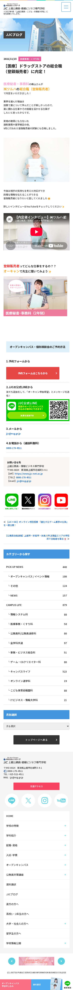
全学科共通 (38, 643)
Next (61, 961)
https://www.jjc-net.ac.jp (29, 473)
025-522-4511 (17, 774)
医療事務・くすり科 (29, 58)
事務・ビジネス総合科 (38, 652)
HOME (9, 816)
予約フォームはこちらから (33, 373)
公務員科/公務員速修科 (38, 633)
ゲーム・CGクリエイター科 (38, 662)
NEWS (38, 595)
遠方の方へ (12, 904)
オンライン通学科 (38, 681)
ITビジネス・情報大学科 (38, 700)
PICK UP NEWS (36, 567)
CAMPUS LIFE (36, 605)
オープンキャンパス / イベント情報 (38, 576)
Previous (11, 961)
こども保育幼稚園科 (38, 690)
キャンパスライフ (38, 671)
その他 (38, 586)
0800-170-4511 (14, 448)
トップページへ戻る (36, 739)
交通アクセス (36, 786)
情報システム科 (38, 614)
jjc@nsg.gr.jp (13, 433)
